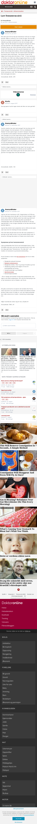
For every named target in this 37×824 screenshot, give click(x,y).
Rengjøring (7, 654)
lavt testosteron (21, 256)
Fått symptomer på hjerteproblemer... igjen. (13, 397)
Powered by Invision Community (18, 598)
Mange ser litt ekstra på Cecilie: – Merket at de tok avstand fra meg (9, 358)
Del (9, 333)
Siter (7, 82)
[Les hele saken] (9, 352)
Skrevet (10, 33)
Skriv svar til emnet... (10, 325)
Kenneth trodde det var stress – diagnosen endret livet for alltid (28, 358)
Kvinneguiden (8, 708)
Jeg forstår (18, 818)
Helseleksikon (7, 611)
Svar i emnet (18, 27)
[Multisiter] (2, 82)
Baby (5, 688)
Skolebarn (7, 699)
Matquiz (6, 770)
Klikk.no (27, 631)
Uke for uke (7, 684)
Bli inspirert (7, 647)
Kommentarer (8, 715)
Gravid (5, 677)
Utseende (11, 594)
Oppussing (7, 650)
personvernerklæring (29, 815)
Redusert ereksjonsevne (11, 263)
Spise (5, 756)
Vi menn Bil (7, 806)
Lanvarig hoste (5, 415)
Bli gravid (6, 674)
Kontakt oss (30, 594)
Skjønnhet (7, 786)
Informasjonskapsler (17, 596)
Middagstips (7, 763)
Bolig (4, 637)
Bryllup (5, 793)
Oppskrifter (7, 752)
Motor (5, 799)
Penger (5, 736)
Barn (4, 695)
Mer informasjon (18, 822)
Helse (4, 608)
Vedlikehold (7, 658)
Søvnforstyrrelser (9, 272)
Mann (5, 790)
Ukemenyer (7, 749)
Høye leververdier (6, 390)
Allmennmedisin (13, 22)
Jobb (5, 722)
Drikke (5, 759)
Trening (5, 618)
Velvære (5, 622)
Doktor (12, 603)
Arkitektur (6, 643)
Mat (4, 733)
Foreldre (6, 667)
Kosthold (5, 615)
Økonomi (6, 661)
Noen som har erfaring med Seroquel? (12, 380)
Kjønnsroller (7, 718)
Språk (4, 594)
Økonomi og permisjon (12, 702)
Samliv (5, 725)
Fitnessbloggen (8, 626)
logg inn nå (12, 319)
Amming (6, 692)
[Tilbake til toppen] (18, 590)
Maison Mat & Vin (9, 767)
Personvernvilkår (21, 594)
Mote (4, 776)
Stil (4, 782)
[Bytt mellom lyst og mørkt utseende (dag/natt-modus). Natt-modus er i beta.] (25, 596)
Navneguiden (8, 681)
